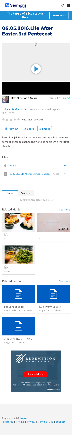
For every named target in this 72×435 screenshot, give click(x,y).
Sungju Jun (44, 310)
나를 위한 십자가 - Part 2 (18, 338)
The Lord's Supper (14, 306)
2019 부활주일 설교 (50, 306)
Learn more (59, 15)
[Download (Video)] (65, 173)
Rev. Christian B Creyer (24, 98)
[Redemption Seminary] (36, 371)
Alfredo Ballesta (12, 310)
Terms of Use (45, 421)
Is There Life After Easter (14, 109)
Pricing (20, 421)
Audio (13, 165)
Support (60, 421)
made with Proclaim (57, 98)
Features (8, 421)
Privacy (31, 421)
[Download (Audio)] (65, 165)
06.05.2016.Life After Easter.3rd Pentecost (34, 173)
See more (64, 209)
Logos (23, 418)
